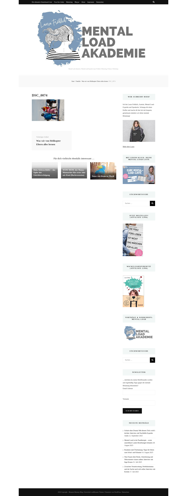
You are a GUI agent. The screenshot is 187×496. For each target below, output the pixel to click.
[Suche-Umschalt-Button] (154, 2)
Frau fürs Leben (59, 2)
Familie (78, 81)
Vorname (126, 399)
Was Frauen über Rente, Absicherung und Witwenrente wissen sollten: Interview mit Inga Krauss (138, 459)
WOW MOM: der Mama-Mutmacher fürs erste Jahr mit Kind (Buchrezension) (74, 172)
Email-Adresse (128, 388)
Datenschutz (100, 2)
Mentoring (69, 2)
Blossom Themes (98, 492)
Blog (76, 2)
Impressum (90, 2)
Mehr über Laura (128, 147)
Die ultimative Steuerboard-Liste (42, 2)
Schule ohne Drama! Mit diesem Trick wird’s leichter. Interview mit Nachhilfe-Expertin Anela (139, 433)
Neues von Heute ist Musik (103, 176)
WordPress (117, 492)
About (83, 2)
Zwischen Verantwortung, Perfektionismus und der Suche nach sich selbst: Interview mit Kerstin (139, 469)
